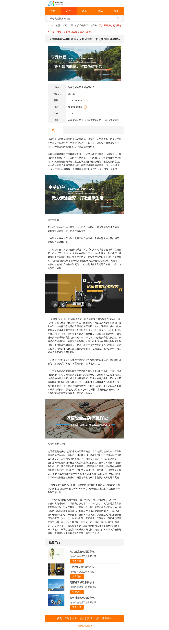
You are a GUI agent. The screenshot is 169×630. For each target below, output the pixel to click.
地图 (97, 618)
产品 (68, 11)
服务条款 (107, 618)
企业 (84, 11)
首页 (53, 11)
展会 (100, 11)
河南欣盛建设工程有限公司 (83, 556)
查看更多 (76, 561)
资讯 (116, 11)
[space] (55, 3)
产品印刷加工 (81, 25)
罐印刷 (93, 25)
